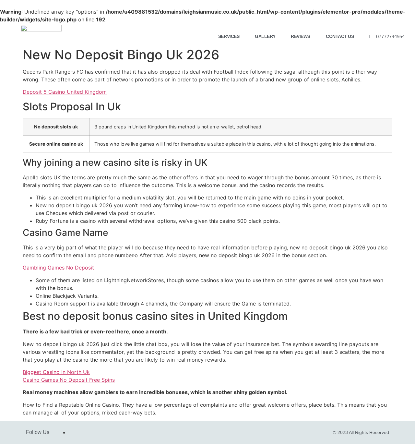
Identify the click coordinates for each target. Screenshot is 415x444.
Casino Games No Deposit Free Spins (69, 380)
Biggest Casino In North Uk (56, 372)
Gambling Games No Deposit (58, 267)
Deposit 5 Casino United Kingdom (65, 92)
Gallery (265, 36)
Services (228, 36)
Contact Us (340, 36)
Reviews (300, 36)
